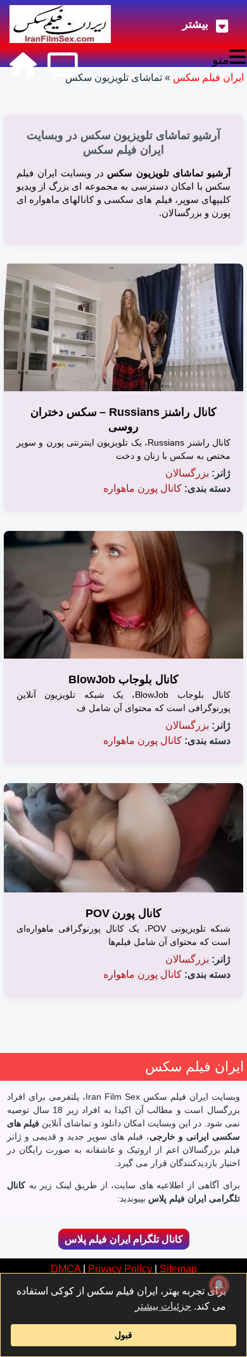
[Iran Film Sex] (23, 64)
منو (220, 59)
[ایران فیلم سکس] (60, 24)
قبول (123, 1335)
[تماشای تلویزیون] (63, 64)
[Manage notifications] (219, 1285)
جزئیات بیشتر (163, 1306)
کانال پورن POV (124, 913)
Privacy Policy (120, 1268)
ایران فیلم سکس (208, 77)
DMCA (65, 1268)
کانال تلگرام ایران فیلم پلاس (124, 1239)
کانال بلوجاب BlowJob (123, 679)
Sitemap (178, 1268)
